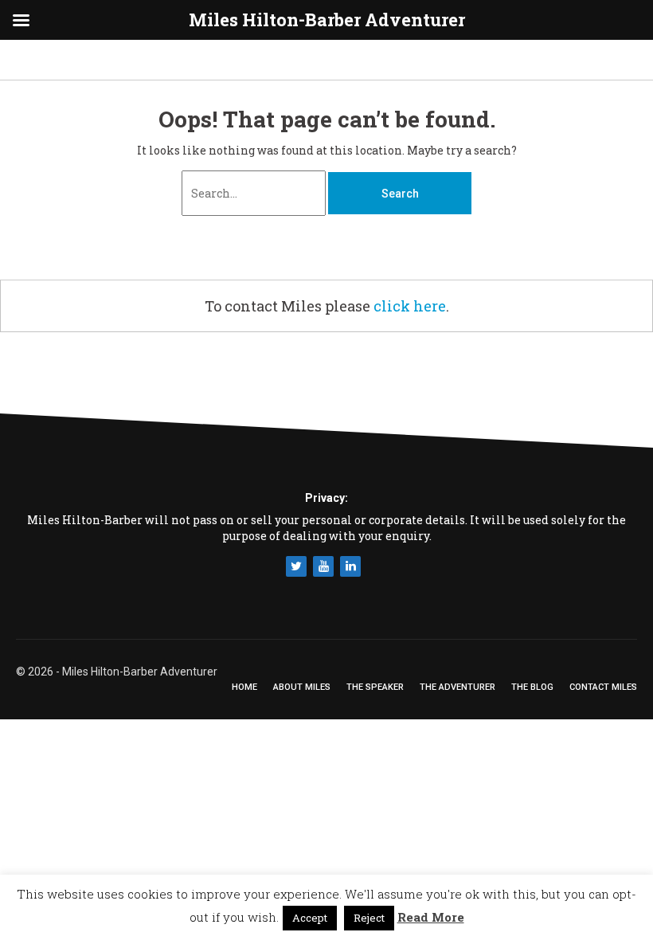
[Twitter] (296, 566)
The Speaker (375, 687)
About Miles (301, 687)
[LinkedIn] (350, 566)
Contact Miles (603, 687)
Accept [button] (309, 918)
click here (409, 305)
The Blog (532, 687)
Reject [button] (369, 918)
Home (244, 687)
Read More (430, 917)
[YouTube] (323, 566)
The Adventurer (457, 687)
